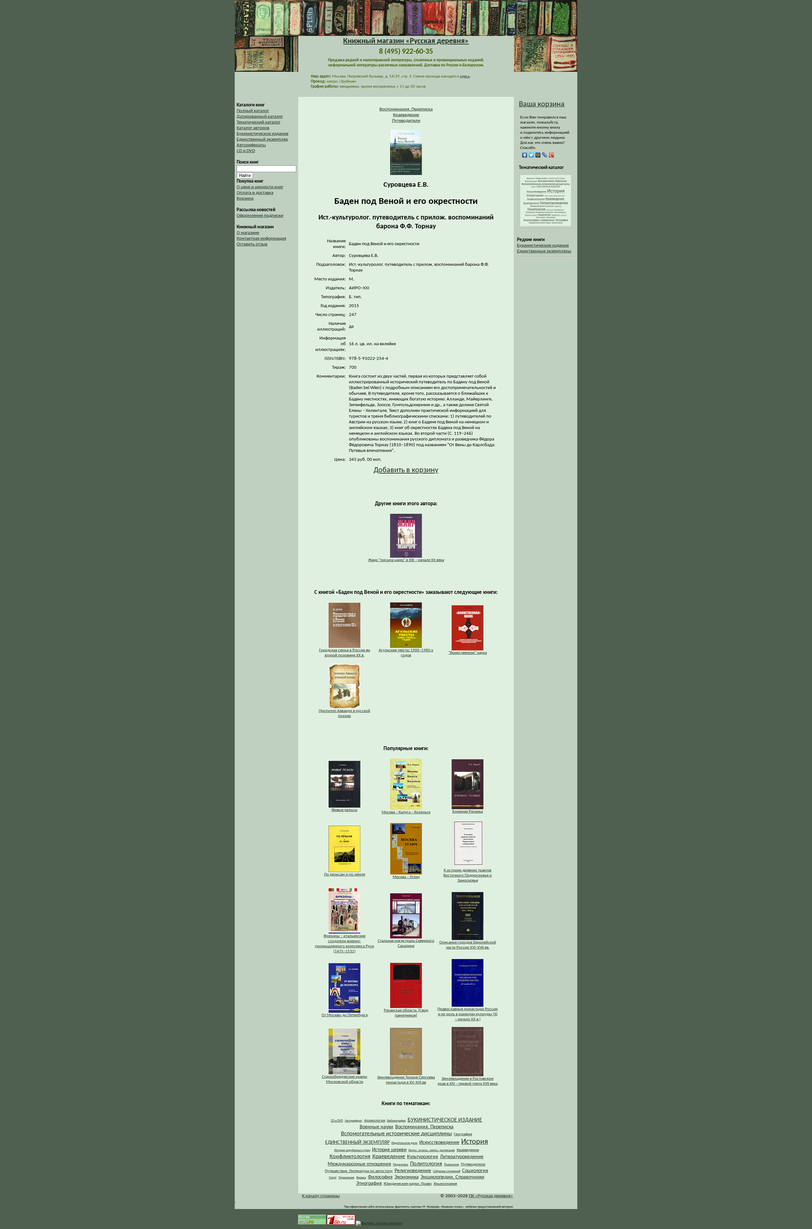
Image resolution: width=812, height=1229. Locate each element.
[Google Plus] (551, 155)
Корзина (245, 198)
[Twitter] (531, 155)
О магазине (248, 233)
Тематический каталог (258, 122)
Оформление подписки (260, 215)
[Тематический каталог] (545, 225)
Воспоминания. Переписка (406, 109)
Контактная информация (261, 238)
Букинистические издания (543, 245)
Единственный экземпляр (262, 139)
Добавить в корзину (406, 470)
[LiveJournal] (544, 155)
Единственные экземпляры (544, 251)
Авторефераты (251, 145)
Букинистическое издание (262, 133)
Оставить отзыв (252, 244)
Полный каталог (253, 111)
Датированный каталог (260, 116)
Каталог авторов (253, 128)
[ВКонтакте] (524, 155)
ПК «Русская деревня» (491, 1196)
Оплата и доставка (255, 193)
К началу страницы (321, 1196)
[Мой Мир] (538, 155)
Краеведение (406, 115)
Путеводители (406, 120)
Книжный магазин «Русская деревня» (406, 41)
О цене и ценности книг (260, 187)
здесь (465, 76)
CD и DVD (246, 151)
